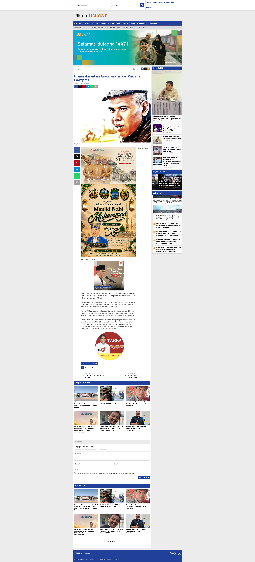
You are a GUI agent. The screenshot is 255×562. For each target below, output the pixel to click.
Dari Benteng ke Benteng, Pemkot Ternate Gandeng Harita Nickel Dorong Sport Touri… (168, 217)
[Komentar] (96, 86)
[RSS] (148, 69)
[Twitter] (145, 69)
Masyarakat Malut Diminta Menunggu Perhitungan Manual (167, 118)
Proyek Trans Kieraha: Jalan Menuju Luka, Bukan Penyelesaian (136, 428)
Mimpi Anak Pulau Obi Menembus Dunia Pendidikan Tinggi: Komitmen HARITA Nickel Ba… (168, 233)
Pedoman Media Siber (104, 559)
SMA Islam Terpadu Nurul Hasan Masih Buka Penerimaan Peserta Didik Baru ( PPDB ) (168, 225)
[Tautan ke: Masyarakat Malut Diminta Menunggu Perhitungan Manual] (167, 92)
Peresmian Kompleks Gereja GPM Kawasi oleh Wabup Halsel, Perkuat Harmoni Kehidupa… (168, 249)
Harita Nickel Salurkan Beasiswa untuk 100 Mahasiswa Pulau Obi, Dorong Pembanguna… (168, 241)
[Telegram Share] (88, 86)
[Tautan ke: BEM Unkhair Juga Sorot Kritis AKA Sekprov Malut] (157, 139)
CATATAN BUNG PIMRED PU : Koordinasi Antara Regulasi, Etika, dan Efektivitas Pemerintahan (84, 532)
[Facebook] (142, 69)
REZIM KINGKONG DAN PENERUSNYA (128, 375)
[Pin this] (84, 86)
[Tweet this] (80, 86)
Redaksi (116, 559)
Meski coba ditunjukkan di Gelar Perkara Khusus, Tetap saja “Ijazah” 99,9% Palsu (111, 428)
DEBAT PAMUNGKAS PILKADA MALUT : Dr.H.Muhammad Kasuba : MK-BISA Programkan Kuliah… (172, 161)
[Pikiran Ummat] (90, 15)
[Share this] (76, 86)
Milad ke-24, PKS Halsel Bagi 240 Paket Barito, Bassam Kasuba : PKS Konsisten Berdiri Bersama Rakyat (86, 507)
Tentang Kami (90, 559)
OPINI (81, 83)
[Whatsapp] (92, 86)
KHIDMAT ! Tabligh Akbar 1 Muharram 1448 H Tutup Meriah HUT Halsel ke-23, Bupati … (166, 183)
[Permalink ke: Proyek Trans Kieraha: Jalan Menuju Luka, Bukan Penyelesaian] (138, 418)
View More (112, 542)
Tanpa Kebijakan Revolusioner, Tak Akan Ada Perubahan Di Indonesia (137, 403)
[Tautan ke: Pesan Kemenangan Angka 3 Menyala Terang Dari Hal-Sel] (157, 150)
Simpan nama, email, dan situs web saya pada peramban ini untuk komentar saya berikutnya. (105, 473)
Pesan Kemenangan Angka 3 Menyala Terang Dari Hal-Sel (172, 149)
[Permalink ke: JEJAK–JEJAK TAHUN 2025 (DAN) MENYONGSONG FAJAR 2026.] (112, 393)
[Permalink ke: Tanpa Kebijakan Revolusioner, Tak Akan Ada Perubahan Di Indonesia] (138, 393)
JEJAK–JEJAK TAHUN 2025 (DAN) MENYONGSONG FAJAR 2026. (111, 505)
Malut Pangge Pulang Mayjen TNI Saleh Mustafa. (93, 375)
